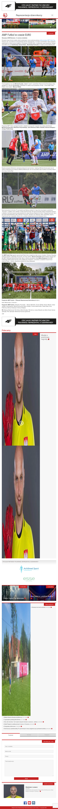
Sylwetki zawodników (48, 783)
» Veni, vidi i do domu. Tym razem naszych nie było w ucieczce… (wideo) (22, 721)
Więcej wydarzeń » (49, 604)
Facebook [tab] (10, 735)
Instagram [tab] (47, 734)
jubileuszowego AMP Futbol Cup (47, 40)
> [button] (53, 24)
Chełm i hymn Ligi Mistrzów (13, 598)
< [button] (4, 24)
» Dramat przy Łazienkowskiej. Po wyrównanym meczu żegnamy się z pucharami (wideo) (27, 728)
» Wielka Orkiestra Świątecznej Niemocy (15, 717)
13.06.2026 (23, 586)
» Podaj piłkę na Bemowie (11, 726)
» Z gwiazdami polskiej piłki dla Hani (14, 719)
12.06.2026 (50, 586)
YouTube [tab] (29, 734)
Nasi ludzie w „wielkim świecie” (42, 596)
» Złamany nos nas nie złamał (40, 607)
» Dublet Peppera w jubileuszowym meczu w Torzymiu (18, 724)
